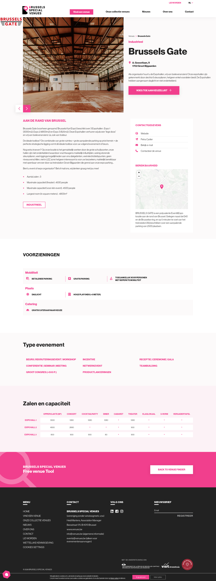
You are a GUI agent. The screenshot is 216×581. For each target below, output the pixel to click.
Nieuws (146, 11)
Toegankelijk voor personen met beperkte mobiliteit (131, 279)
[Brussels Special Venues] (33, 10)
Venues (131, 36)
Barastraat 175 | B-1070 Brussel (81, 524)
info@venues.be (74, 533)
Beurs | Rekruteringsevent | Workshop (51, 359)
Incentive (89, 359)
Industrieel (34, 204)
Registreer (185, 515)
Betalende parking (42, 279)
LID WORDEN (30, 538)
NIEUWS (27, 524)
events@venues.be (76, 538)
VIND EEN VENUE (32, 515)
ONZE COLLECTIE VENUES (37, 520)
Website (145, 133)
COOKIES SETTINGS (33, 547)
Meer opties (114, 578)
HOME (26, 511)
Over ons (167, 11)
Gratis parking (82, 279)
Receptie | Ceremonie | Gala (157, 359)
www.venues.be (74, 529)
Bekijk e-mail (147, 145)
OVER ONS (28, 529)
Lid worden (175, 2)
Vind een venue (81, 11)
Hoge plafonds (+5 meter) (87, 294)
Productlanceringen (97, 372)
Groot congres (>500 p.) (41, 372)
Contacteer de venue (151, 150)
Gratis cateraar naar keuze (47, 310)
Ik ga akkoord (140, 577)
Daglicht (36, 294)
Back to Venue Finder (171, 469)
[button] (19, 108)
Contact (189, 11)
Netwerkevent (92, 365)
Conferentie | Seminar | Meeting (46, 365)
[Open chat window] (6, 575)
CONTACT (28, 533)
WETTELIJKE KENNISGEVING (38, 542)
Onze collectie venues (118, 11)
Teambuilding (148, 365)
